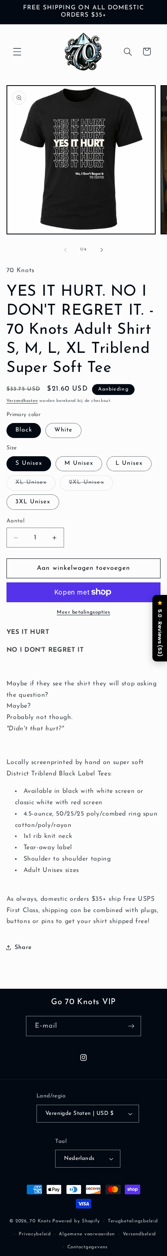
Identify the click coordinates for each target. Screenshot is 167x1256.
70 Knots (40, 1221)
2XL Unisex (91, 484)
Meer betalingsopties (83, 612)
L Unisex (129, 463)
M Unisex (78, 463)
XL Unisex (35, 484)
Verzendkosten (22, 401)
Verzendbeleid (139, 1234)
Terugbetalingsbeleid (133, 1221)
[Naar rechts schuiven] (102, 250)
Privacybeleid (35, 1234)
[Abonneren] (131, 1026)
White (63, 430)
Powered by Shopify (76, 1221)
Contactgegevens (87, 1247)
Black (23, 430)
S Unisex (28, 463)
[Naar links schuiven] (65, 250)
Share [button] (23, 948)
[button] (17, 51)
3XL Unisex (33, 502)
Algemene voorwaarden (87, 1234)
